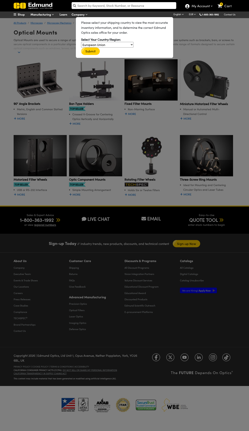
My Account (200, 6)
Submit (90, 51)
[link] (226, 3)
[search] (124, 5)
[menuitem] (23, 14)
